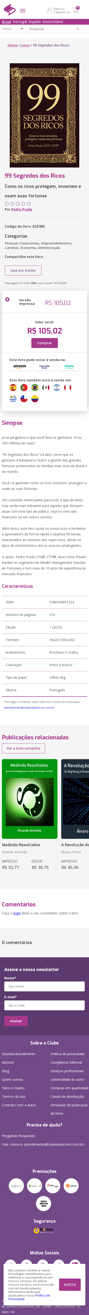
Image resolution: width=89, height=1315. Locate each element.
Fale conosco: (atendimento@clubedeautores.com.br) (43, 1144)
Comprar (44, 343)
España (35, 21)
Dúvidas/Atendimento (18, 1054)
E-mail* (10, 997)
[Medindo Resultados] (29, 799)
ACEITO (70, 1284)
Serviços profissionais (67, 1071)
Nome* (10, 978)
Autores (8, 1062)
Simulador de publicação (69, 1109)
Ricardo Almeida (14, 852)
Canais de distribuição (67, 1096)
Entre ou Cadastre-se (62, 10)
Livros (25, 45)
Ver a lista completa (23, 748)
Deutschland (52, 21)
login (17, 913)
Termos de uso (13, 1096)
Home (12, 45)
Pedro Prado (21, 209)
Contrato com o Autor (19, 1105)
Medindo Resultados (21, 845)
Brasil (6, 21)
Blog (5, 1071)
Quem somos (12, 1079)
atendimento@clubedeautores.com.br (29, 707)
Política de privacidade (68, 1054)
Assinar (16, 1021)
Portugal (20, 21)
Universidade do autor (67, 1079)
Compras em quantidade (70, 1088)
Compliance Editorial (66, 1062)
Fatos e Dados (13, 1088)
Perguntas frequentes (18, 1136)
